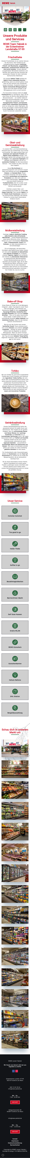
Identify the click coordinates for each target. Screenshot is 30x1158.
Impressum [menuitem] (15, 1141)
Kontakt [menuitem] (15, 1139)
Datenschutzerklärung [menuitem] (15, 1143)
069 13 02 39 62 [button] (15, 1087)
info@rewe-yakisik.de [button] (15, 1089)
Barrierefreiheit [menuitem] (15, 1145)
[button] (8, 3)
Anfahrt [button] (15, 1102)
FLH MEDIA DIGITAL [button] (21, 1151)
